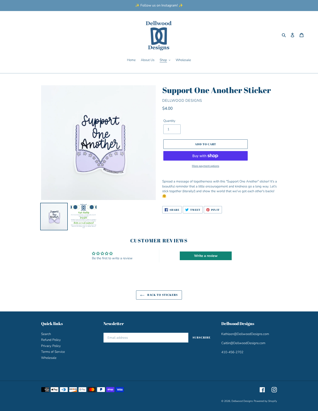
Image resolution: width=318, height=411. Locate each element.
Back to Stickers (162, 295)
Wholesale (48, 358)
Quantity (169, 121)
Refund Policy (51, 340)
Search (46, 334)
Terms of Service (53, 352)
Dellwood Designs (242, 401)
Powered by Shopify (265, 401)
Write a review (206, 255)
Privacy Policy (51, 346)
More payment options (205, 166)
